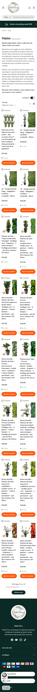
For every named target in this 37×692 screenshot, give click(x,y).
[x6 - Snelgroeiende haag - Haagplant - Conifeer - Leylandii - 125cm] (28, 119)
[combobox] (18, 17)
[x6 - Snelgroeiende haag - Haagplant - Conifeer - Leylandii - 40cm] (28, 178)
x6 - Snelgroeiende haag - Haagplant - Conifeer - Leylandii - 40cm (27, 192)
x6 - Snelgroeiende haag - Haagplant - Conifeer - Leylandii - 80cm (9, 192)
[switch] (4, 681)
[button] (34, 7)
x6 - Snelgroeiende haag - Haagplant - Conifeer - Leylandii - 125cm (27, 133)
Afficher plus (18, 592)
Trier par (5, 102)
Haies (9, 30)
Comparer (25, 98)
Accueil (4, 30)
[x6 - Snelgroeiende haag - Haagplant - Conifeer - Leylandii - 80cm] (9, 178)
